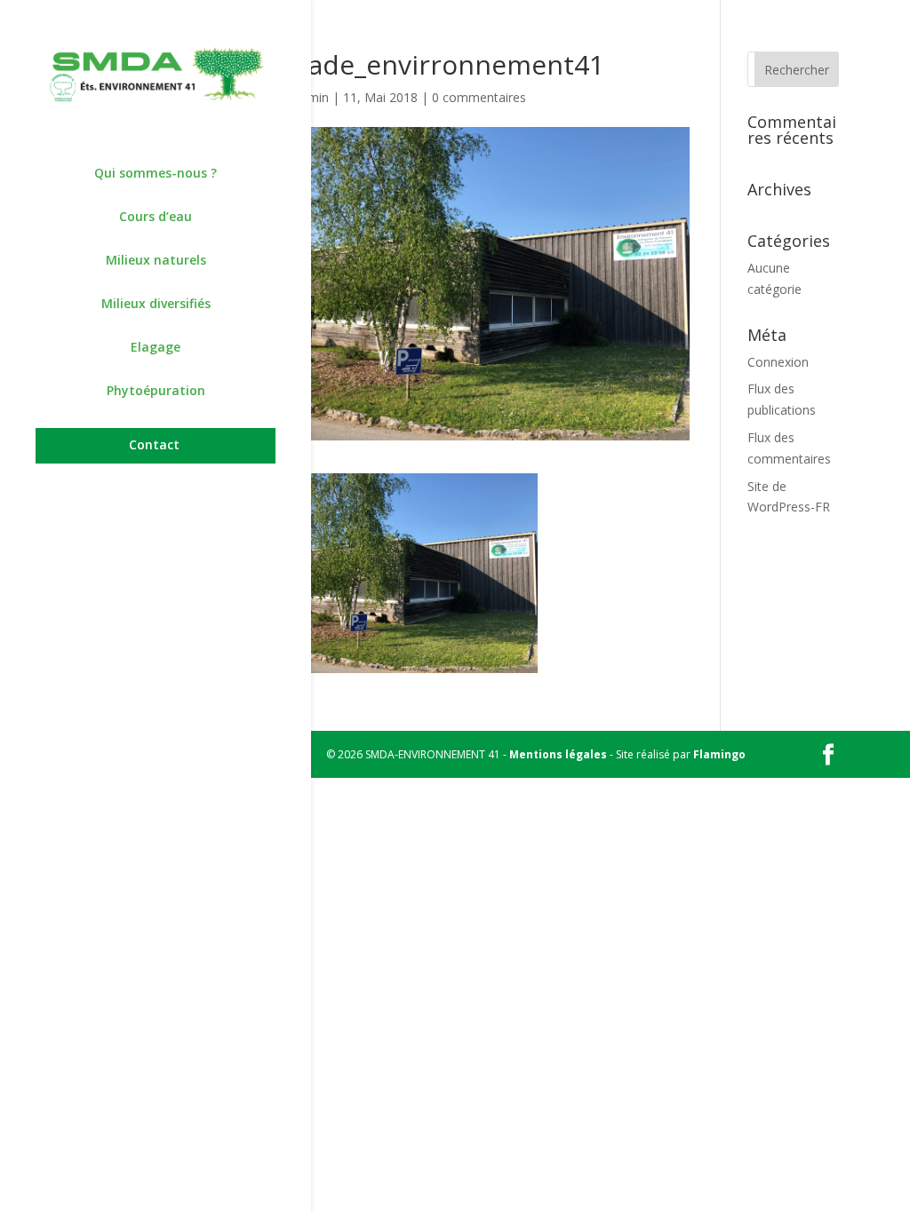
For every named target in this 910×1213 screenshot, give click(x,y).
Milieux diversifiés (156, 304)
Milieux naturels (156, 261)
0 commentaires (479, 97)
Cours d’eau (155, 217)
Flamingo (719, 754)
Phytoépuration (156, 392)
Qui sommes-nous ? (155, 174)
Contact (154, 446)
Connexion (778, 361)
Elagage (155, 348)
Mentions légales (558, 754)
